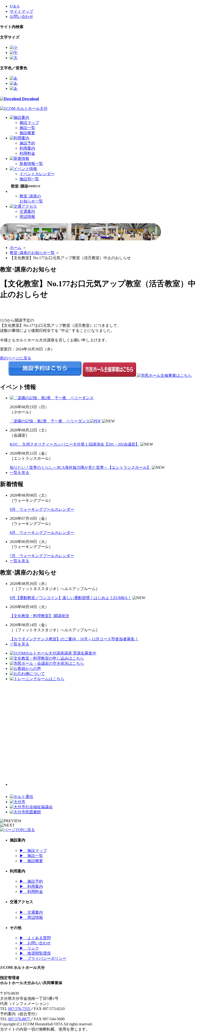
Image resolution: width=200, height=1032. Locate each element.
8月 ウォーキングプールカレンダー (42, 533)
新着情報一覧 (31, 164)
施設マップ (29, 123)
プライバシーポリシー (43, 958)
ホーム (15, 247)
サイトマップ (21, 11)
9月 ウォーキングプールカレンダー (42, 509)
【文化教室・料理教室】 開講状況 (39, 616)
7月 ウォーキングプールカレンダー (42, 556)
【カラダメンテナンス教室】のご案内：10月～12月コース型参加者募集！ (74, 639)
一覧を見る (19, 472)
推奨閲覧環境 (35, 953)
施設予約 (27, 143)
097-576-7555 (19, 1009)
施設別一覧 (29, 179)
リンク (29, 948)
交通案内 (27, 211)
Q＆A (15, 6)
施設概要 (27, 133)
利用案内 (27, 148)
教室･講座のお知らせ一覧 (32, 253)
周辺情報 (27, 217)
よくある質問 (35, 938)
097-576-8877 (19, 1019)
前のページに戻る (15, 358)
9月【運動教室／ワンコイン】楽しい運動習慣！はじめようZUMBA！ (70, 598)
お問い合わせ (21, 16)
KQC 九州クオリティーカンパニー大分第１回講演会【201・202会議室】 (74, 444)
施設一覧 (27, 128)
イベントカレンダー (37, 174)
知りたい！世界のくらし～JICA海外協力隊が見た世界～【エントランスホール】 (80, 467)
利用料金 (27, 153)
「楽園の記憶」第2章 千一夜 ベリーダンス (50, 421)
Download (30, 99)
